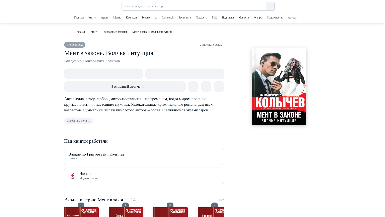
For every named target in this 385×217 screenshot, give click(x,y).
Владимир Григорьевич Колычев (92, 61)
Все (221, 200)
